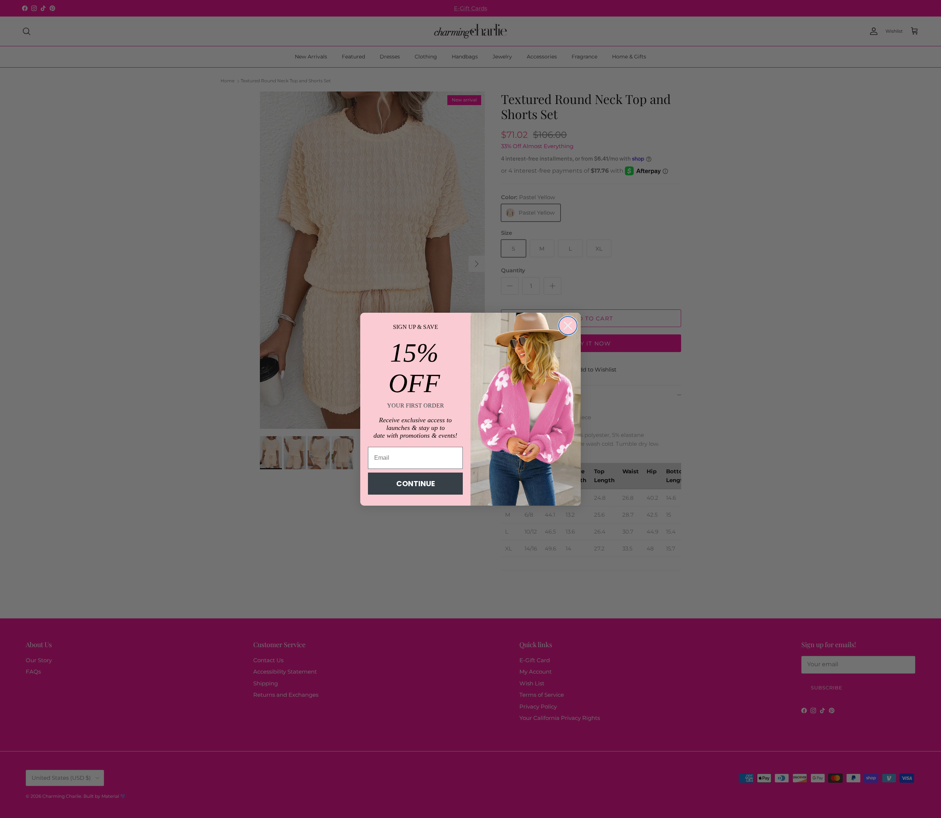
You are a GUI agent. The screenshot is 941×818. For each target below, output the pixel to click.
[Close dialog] (568, 325)
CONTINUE (415, 483)
